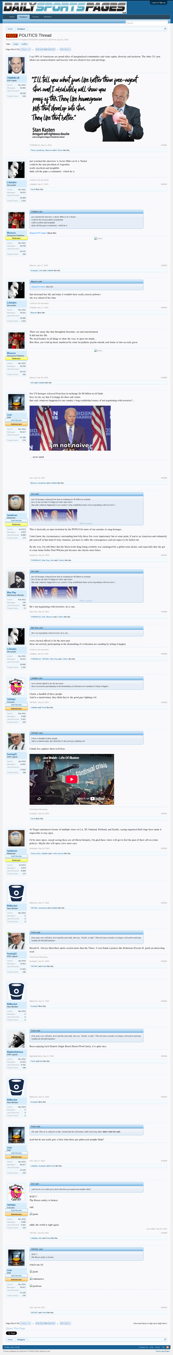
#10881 (164, 145)
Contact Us (143, 1347)
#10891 (164, 813)
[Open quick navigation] (165, 29)
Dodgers (23, 17)
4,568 (23, 716)
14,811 (23, 764)
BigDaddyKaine (15, 1052)
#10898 (164, 1161)
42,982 (23, 88)
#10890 (164, 702)
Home (11, 17)
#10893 (164, 903)
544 (41, 49)
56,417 (23, 432)
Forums (35, 17)
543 (37, 49)
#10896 (164, 1056)
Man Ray (45, 560)
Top (163, 1347)
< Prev (23, 49)
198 (24, 772)
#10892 (164, 848)
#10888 (164, 612)
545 (45, 49)
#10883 (164, 265)
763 (61, 49)
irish (41, 270)
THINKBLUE (13, 78)
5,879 (23, 532)
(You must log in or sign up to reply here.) (150, 1323)
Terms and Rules (163, 1351)
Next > (67, 49)
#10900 (164, 1307)
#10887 (164, 555)
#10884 (164, 308)
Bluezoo (48, 150)
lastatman (40, 150)
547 (53, 49)
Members (48, 17)
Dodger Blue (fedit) (12, 1347)
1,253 (23, 201)
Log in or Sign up (158, 3)
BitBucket (12, 906)
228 (24, 96)
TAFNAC (45, 659)
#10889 (164, 654)
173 (24, 538)
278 (24, 440)
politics (25, 44)
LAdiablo (12, 182)
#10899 (164, 1233)
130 (24, 602)
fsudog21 (34, 270)
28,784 (23, 246)
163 (24, 722)
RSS (167, 1347)
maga (16, 44)
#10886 (164, 478)
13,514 (23, 1062)
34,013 (23, 192)
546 (49, 49)
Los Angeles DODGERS (28, 40)
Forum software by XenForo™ (26, 1351)
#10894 (164, 961)
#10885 (164, 378)
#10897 (164, 1097)
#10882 (164, 184)
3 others (65, 659)
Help (151, 1347)
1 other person (58, 853)
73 (25, 608)
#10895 (164, 1001)
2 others (59, 150)
